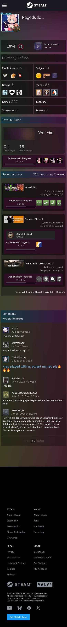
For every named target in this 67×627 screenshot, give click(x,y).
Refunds (11, 574)
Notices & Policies (16, 563)
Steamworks (13, 526)
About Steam (14, 515)
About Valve (40, 515)
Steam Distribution (16, 532)
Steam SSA (12, 520)
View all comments (12, 319)
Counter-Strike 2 (34, 219)
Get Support (40, 563)
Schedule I (30, 187)
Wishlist (49, 292)
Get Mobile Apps (18, 617)
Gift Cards (12, 537)
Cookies (11, 568)
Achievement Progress (19, 158)
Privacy (10, 551)
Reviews (60, 292)
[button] (15, 46)
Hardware (39, 526)
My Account (40, 568)
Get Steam (39, 551)
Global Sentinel (24, 234)
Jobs (36, 520)
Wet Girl (45, 132)
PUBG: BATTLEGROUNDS (39, 263)
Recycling (39, 532)
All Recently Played (32, 292)
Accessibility (13, 557)
